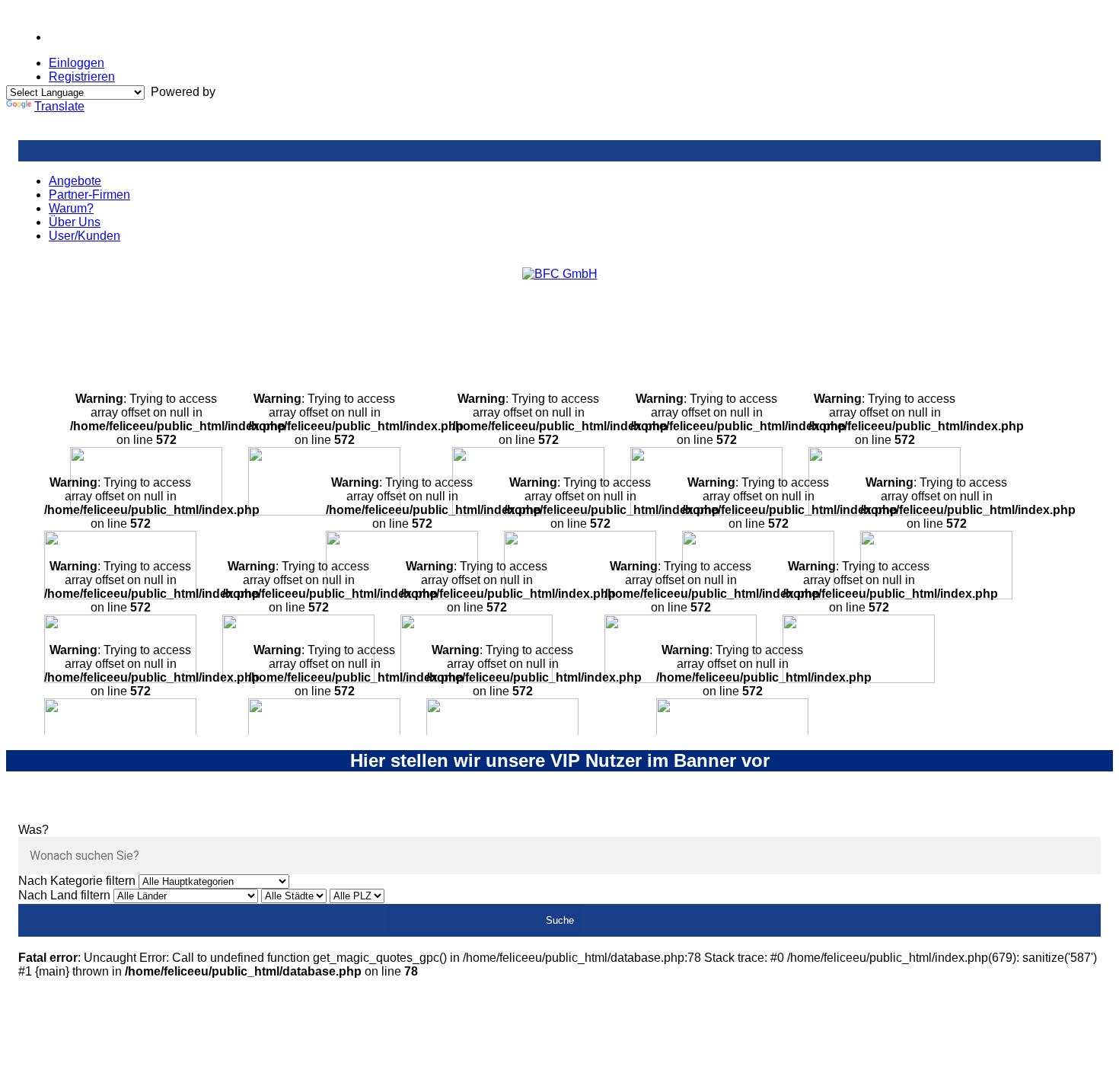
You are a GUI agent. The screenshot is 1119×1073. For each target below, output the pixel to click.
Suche (560, 920)
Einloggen (76, 62)
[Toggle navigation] (559, 150)
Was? (33, 829)
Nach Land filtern (64, 895)
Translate (59, 106)
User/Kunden (84, 235)
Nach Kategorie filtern (76, 880)
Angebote (75, 180)
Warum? (71, 208)
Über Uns (74, 222)
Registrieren (82, 76)
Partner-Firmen (89, 194)
